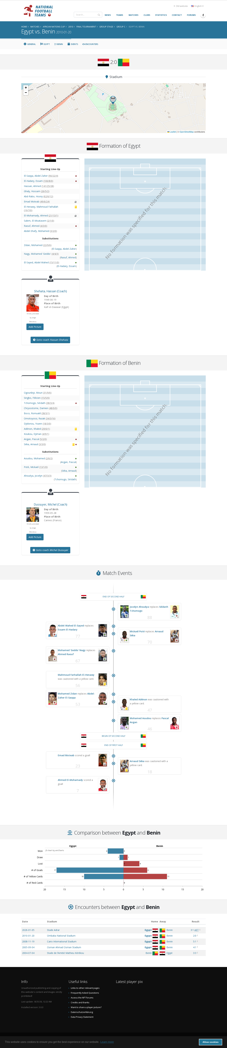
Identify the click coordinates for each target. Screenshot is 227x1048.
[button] (113, 100)
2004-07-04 (28, 953)
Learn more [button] (107, 1042)
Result (195, 921)
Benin (60, 44)
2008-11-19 (28, 941)
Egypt (46, 44)
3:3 (194, 953)
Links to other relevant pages (85, 988)
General (31, 44)
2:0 (194, 935)
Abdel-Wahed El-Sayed (71, 625)
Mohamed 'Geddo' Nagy (72, 650)
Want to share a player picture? (86, 1007)
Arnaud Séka (137, 761)
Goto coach (52, 339)
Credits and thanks (80, 1002)
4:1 (194, 947)
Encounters (91, 44)
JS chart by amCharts (55, 850)
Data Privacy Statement (82, 1017)
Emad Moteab (66, 755)
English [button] (198, 6)
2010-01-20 (28, 935)
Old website (181, 6)
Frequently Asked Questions (85, 992)
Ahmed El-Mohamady (70, 780)
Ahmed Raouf (66, 654)
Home (154, 921)
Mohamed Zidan (67, 693)
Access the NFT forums (82, 997)
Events (74, 44)
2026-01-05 (28, 930)
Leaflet (172, 131)
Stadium (52, 921)
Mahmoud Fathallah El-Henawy (76, 674)
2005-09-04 (28, 947)
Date (25, 921)
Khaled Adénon (138, 699)
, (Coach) (50, 291)
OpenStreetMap (186, 131)
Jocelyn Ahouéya (139, 606)
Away (163, 921)
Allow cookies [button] (211, 1042)
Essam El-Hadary (67, 629)
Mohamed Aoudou (140, 718)
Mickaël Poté (137, 631)
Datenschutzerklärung (82, 1012)
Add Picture (35, 326)
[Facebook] (203, 15)
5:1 (194, 941)
